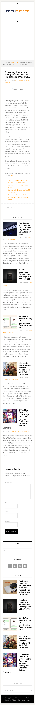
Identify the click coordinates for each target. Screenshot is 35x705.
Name (7, 502)
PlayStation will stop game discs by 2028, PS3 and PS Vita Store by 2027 (25, 228)
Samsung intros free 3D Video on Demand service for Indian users (18, 197)
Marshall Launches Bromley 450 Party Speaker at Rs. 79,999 (25, 274)
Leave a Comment (9, 239)
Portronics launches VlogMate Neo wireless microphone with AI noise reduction (25, 587)
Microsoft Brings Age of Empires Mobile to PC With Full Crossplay (25, 368)
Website (7, 521)
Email (7, 512)
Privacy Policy (16, 700)
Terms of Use (26, 700)
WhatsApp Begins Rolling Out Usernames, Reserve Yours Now (25, 322)
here (12, 175)
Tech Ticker (17, 11)
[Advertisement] (17, 41)
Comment (8, 483)
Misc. (13, 207)
